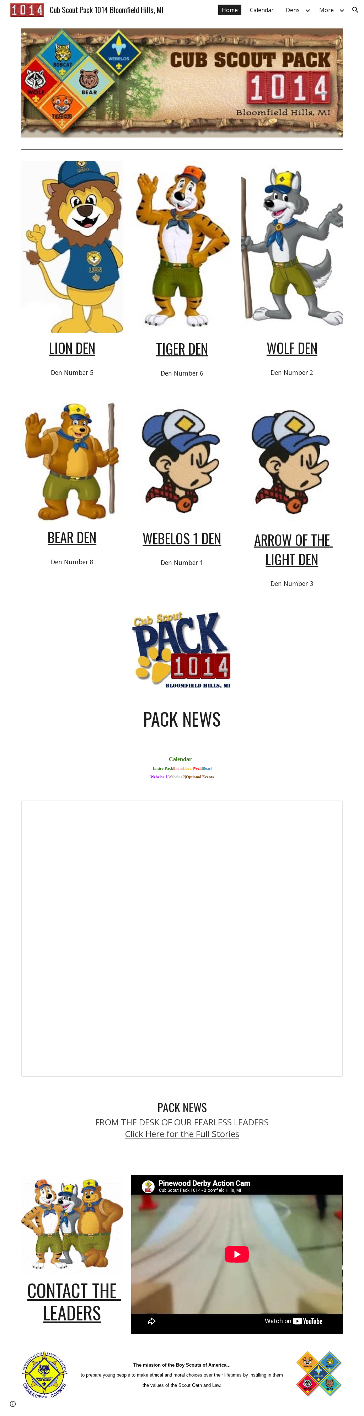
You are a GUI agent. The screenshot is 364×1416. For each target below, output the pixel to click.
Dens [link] (293, 10)
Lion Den (72, 348)
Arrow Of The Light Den (293, 549)
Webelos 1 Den (182, 538)
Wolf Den (292, 348)
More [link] (326, 10)
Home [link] (230, 10)
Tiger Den (182, 348)
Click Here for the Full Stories (182, 1134)
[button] (355, 9)
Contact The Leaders (74, 1301)
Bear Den (72, 537)
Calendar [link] (262, 10)
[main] (72, 348)
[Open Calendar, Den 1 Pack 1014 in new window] (329, 810)
